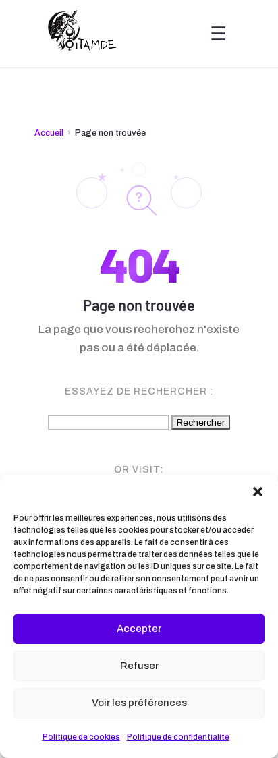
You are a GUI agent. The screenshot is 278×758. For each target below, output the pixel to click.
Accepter (139, 628)
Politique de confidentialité (178, 737)
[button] (258, 491)
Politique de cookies (81, 737)
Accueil (48, 133)
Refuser (139, 665)
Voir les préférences (139, 702)
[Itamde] (82, 33)
